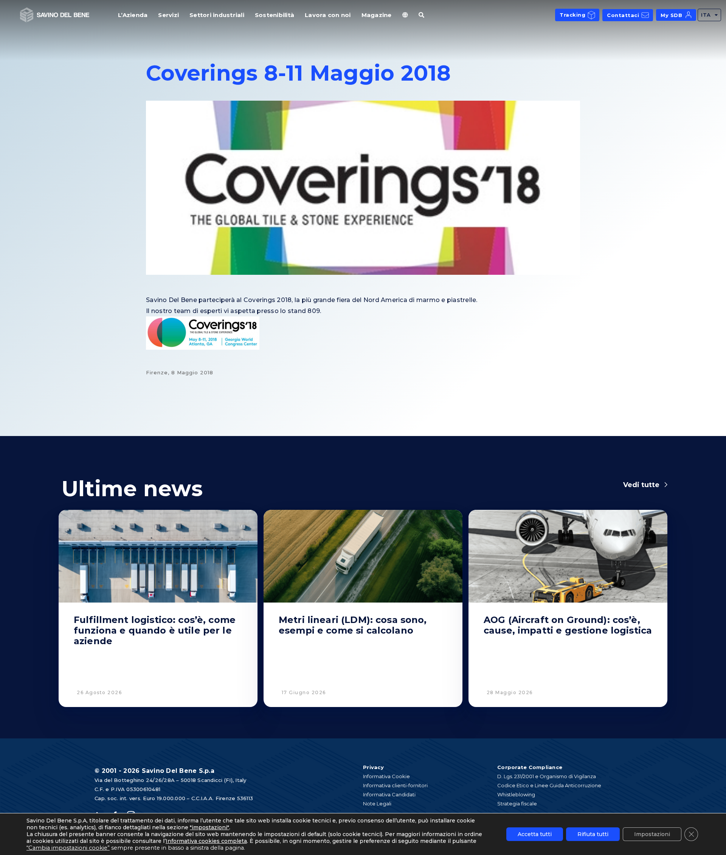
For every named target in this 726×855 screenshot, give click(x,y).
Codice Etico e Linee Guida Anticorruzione (549, 785)
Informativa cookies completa (206, 841)
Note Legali (377, 803)
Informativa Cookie (386, 776)
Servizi (168, 15)
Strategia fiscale (517, 803)
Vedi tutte (641, 485)
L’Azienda (132, 15)
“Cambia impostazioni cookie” (68, 847)
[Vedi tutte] (665, 484)
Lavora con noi (328, 15)
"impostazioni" (209, 827)
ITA (706, 15)
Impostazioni (652, 834)
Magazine (376, 15)
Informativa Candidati (389, 794)
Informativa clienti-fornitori (395, 785)
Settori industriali (216, 15)
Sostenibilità (274, 15)
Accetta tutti (535, 834)
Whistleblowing (516, 794)
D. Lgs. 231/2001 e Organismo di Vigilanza (546, 776)
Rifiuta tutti (592, 834)
